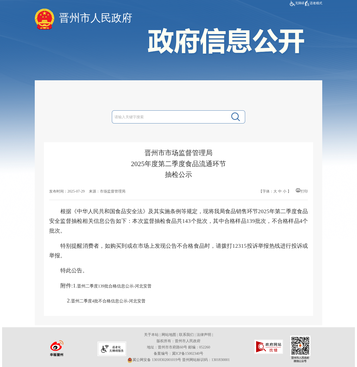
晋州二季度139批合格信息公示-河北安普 (114, 286)
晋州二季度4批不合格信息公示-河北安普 (108, 301)
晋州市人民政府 (95, 18)
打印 (304, 191)
